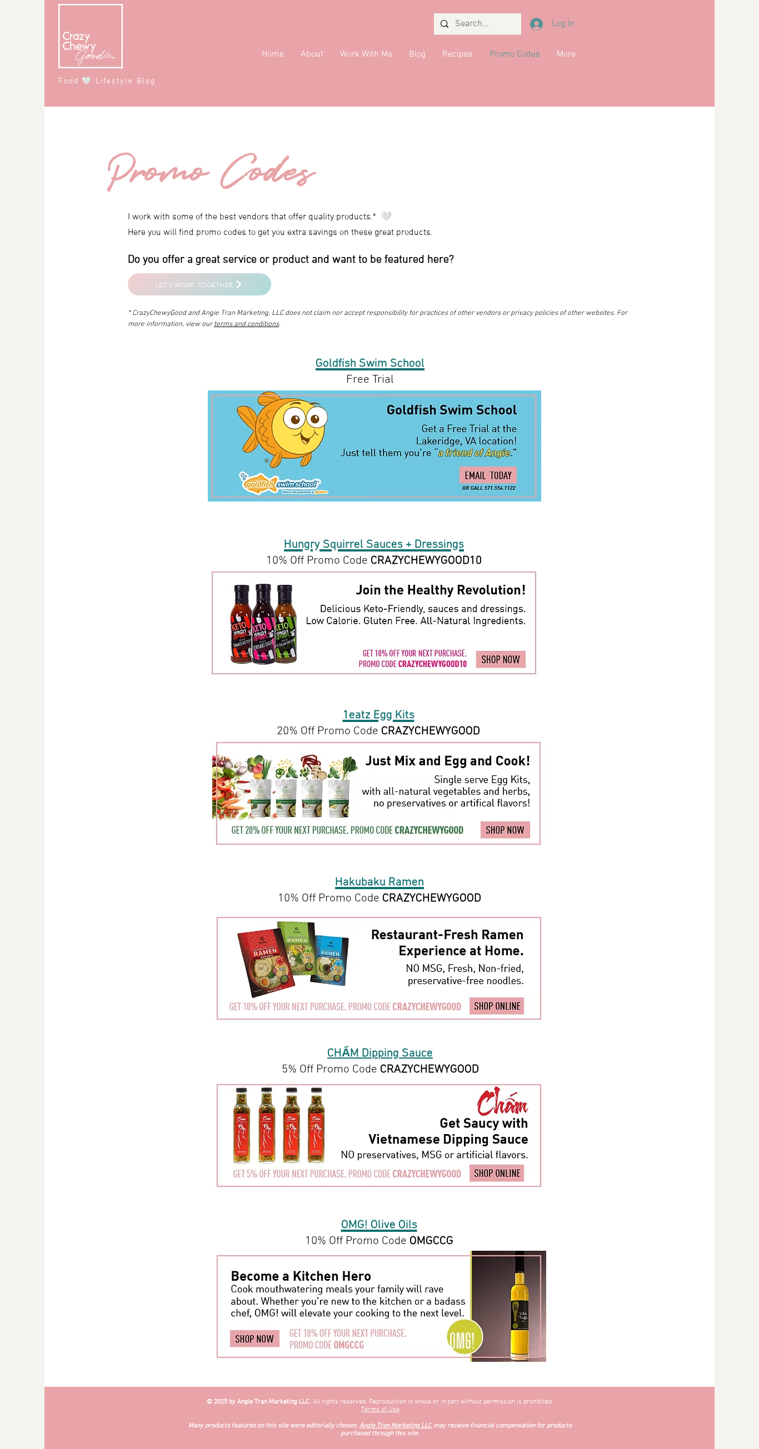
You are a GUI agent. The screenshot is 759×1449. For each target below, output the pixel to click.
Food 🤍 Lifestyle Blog (107, 81)
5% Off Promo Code (331, 1069)
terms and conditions (246, 324)
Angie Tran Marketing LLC (395, 1426)
